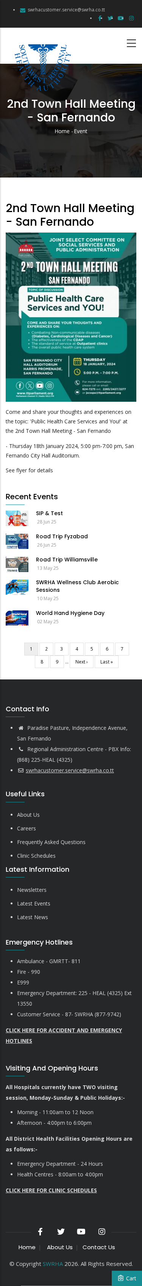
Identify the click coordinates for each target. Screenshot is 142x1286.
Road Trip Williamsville (67, 559)
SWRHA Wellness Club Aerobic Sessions (77, 586)
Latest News (32, 917)
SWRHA (53, 1263)
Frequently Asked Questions (51, 842)
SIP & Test (49, 513)
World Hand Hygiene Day (70, 613)
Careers (26, 828)
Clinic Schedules (36, 855)
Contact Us (99, 1247)
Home (62, 131)
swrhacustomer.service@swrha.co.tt (66, 9)
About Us (28, 814)
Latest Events (33, 903)
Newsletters (32, 889)
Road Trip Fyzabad (62, 536)
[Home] (42, 46)
